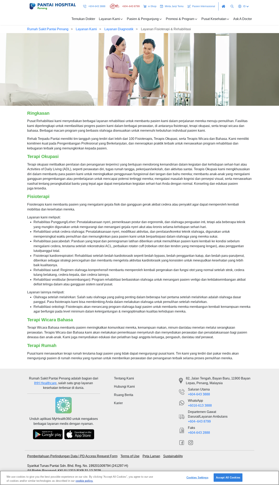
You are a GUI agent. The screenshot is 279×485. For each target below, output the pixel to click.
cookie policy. (84, 480)
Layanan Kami (86, 29)
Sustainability (173, 456)
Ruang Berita (123, 395)
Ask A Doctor (242, 19)
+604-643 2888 (199, 432)
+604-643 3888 (96, 6)
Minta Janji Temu (174, 6)
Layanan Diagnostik (118, 29)
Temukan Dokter (83, 19)
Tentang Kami (124, 378)
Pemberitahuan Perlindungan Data (52, 456)
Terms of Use (130, 456)
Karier (118, 403)
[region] (139, 478)
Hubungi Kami (124, 386)
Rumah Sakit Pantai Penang (47, 29)
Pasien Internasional (203, 6)
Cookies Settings (197, 477)
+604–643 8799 (131, 6)
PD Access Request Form (98, 456)
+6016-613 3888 (200, 405)
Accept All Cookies (228, 477)
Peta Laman (151, 456)
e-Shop (152, 6)
